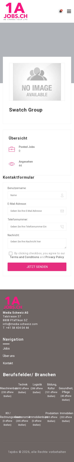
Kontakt (8, 363)
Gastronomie (22, 417)
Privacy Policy (55, 257)
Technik (23, 384)
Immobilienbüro (36, 417)
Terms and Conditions (24, 257)
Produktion (52, 413)
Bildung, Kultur (52, 386)
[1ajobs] (20, 11)
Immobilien (66, 413)
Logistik (37, 384)
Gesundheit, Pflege (66, 390)
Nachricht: (14, 235)
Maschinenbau (7, 388)
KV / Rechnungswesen (7, 415)
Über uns (9, 356)
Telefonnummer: (18, 219)
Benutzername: (17, 188)
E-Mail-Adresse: (17, 203)
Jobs (6, 348)
